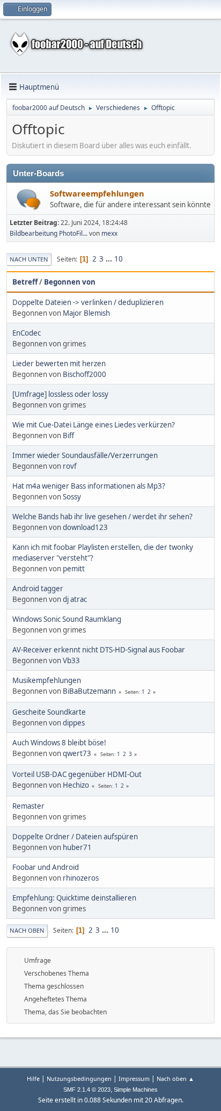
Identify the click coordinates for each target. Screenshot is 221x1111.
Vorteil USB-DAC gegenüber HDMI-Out (77, 774)
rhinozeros (81, 878)
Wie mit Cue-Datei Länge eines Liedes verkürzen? (93, 425)
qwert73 (77, 753)
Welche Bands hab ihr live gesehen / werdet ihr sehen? (102, 516)
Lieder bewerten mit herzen (59, 363)
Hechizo (76, 785)
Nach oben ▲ (175, 1078)
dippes (74, 723)
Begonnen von (69, 282)
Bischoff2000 (84, 374)
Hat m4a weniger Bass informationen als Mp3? (88, 486)
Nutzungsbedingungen (79, 1078)
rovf (70, 466)
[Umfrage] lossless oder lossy (60, 394)
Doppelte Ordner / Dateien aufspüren (75, 836)
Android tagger (37, 588)
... (110, 259)
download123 (85, 527)
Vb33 (71, 660)
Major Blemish (86, 313)
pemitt (74, 568)
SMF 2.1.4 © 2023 (86, 1089)
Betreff (25, 282)
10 (118, 259)
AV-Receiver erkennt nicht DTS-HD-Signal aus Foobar (98, 650)
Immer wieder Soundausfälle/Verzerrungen (85, 455)
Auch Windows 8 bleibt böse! (59, 742)
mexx (109, 233)
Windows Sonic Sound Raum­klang (66, 619)
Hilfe (33, 1078)
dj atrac (75, 599)
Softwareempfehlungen (97, 193)
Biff (68, 435)
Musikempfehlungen (46, 680)
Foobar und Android (45, 867)
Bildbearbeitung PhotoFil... (48, 233)
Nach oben (27, 930)
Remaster (28, 806)
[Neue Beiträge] (29, 199)
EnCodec (26, 333)
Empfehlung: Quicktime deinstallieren (74, 898)
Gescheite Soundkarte (49, 712)
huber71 (77, 847)
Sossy (72, 497)
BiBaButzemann (89, 691)
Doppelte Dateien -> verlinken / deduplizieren (88, 302)
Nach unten (29, 259)
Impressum (134, 1078)
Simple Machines (136, 1089)
